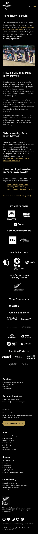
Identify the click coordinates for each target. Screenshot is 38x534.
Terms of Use (6, 524)
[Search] (29, 6)
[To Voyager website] (26, 344)
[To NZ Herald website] (6, 262)
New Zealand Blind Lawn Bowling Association (17, 186)
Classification (7, 438)
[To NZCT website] (7, 357)
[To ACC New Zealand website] (13, 240)
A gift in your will (8, 470)
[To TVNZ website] (17, 262)
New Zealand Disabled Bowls (20, 189)
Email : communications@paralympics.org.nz (18, 415)
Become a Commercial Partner (13, 472)
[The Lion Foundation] (19, 357)
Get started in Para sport (10, 436)
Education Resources (9, 483)
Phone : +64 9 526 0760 (10, 399)
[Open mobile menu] (35, 6)
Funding (5, 447)
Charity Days (6, 490)
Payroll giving (7, 467)
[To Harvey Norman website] (26, 215)
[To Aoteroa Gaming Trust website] (13, 364)
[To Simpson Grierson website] (12, 318)
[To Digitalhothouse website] (26, 336)
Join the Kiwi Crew (8, 461)
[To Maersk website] (26, 327)
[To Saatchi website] (12, 327)
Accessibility (29, 524)
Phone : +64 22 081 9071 (10, 417)
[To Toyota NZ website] (11, 215)
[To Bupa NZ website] (19, 224)
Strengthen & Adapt (9, 449)
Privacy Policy (18, 524)
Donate (5, 463)
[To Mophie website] (14, 306)
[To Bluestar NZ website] (26, 318)
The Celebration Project (10, 487)
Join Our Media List (13, 423)
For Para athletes (8, 440)
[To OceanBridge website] (12, 336)
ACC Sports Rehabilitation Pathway (14, 485)
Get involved (6, 465)
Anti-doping (6, 445)
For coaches (6, 443)
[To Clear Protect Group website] (12, 344)
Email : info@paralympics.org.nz (13, 402)
